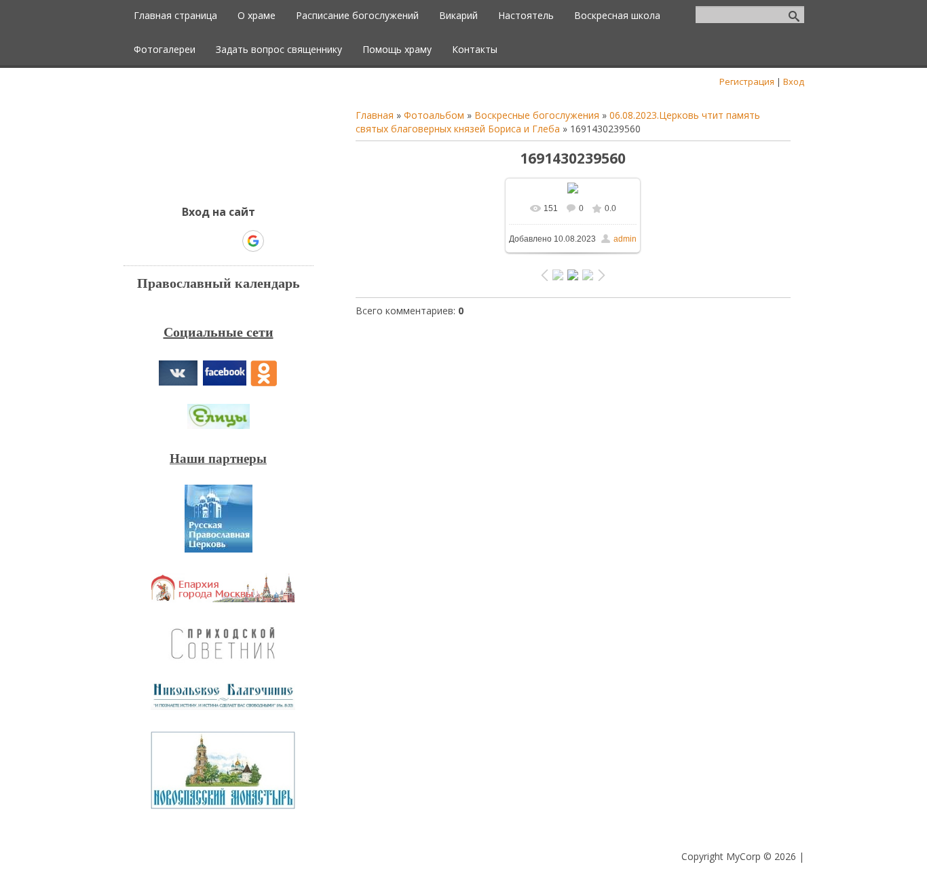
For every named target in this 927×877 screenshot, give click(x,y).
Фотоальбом (434, 115)
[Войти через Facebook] (206, 241)
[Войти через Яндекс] (229, 241)
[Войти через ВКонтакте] (183, 241)
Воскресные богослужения (536, 115)
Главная (375, 115)
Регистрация (746, 81)
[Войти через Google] (253, 241)
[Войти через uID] (160, 241)
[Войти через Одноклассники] (277, 241)
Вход (793, 81)
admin (625, 239)
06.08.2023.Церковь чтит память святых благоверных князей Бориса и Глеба (558, 122)
